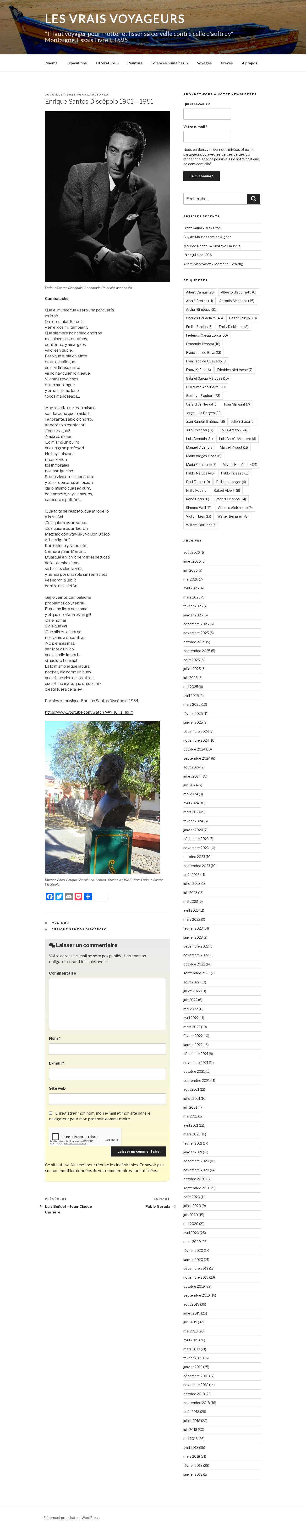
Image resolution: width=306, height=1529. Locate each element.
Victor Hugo (198, 516)
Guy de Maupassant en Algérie (207, 237)
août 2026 (191, 552)
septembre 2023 (196, 866)
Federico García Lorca (207, 335)
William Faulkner (201, 525)
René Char (197, 499)
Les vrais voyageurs (115, 18)
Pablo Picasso (235, 473)
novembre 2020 (196, 1170)
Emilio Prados (199, 327)
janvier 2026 (193, 615)
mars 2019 (191, 1349)
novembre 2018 (195, 1385)
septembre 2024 (196, 758)
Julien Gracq (243, 421)
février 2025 (193, 713)
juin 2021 (190, 1107)
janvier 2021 (192, 1152)
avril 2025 (191, 696)
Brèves (227, 63)
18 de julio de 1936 (197, 255)
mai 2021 (190, 1116)
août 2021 (191, 1089)
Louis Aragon (233, 430)
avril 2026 (191, 588)
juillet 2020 (192, 1206)
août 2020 (191, 1197)
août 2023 (191, 875)
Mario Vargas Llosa (203, 456)
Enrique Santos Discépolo (79, 929)
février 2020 (193, 1250)
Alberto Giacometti (238, 292)
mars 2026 (192, 597)
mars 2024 (192, 812)
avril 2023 (191, 910)
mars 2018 (191, 1456)
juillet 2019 (191, 1313)
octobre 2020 (194, 1179)
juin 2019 (190, 1322)
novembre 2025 (196, 633)
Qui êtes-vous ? (196, 104)
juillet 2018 (191, 1421)
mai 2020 (190, 1224)
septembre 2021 (196, 1080)
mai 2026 (190, 579)
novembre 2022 (196, 955)
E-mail (56, 1063)
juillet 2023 (192, 883)
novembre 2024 (196, 740)
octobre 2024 (194, 749)
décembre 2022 (196, 946)
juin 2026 (190, 570)
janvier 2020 (193, 1260)
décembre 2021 (195, 1054)
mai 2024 (190, 794)
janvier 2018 (192, 1474)
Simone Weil (198, 508)
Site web (57, 1088)
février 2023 (193, 928)
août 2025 (191, 660)
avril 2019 (190, 1340)
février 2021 (192, 1143)
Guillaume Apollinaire (206, 387)
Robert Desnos (230, 499)
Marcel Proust (234, 447)
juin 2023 (190, 893)
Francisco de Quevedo (206, 361)
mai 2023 (190, 901)
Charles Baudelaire (204, 318)
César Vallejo (243, 318)
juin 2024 (190, 785)
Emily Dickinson (233, 327)
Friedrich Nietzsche (234, 370)
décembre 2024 (196, 731)
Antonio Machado (236, 301)
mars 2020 (192, 1242)
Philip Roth (197, 490)
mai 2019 (190, 1331)
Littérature (105, 63)
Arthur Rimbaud (201, 309)
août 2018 (191, 1412)
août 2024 (191, 767)
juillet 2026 (192, 561)
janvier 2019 (192, 1367)
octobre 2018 (194, 1394)
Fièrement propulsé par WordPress (72, 1518)
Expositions (77, 63)
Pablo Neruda (200, 473)
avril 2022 (191, 1018)
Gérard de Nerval (202, 404)
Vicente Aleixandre (235, 508)
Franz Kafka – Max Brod (202, 228)
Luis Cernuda (199, 439)
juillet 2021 (191, 1098)
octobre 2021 (194, 1071)
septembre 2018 (196, 1403)
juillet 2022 (192, 991)
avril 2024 (191, 803)
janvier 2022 (193, 1045)
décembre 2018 (195, 1376)
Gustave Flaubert (203, 396)
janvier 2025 (193, 722)
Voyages (204, 63)
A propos (249, 63)
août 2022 (191, 982)
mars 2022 (191, 1027)
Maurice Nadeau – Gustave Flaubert (211, 246)
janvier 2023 (193, 937)
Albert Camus (200, 292)
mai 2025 (190, 687)
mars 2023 (191, 919)
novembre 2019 (195, 1277)
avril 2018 (190, 1447)
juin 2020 (190, 1215)
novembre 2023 (196, 848)
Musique (60, 923)
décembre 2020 (196, 1161)
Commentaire (62, 973)
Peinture (135, 63)
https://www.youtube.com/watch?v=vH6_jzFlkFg (89, 712)
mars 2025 (192, 704)
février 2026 (193, 606)
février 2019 (192, 1358)
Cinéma (51, 63)
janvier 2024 (193, 830)
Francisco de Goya (203, 352)
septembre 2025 (196, 651)
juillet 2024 (192, 776)
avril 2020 (191, 1233)
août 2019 (191, 1304)
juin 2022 (190, 1000)
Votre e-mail (195, 127)
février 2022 (193, 1036)
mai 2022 (190, 1009)
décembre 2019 (195, 1268)
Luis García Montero (237, 439)
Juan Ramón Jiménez (205, 421)
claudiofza (97, 94)
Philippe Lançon (231, 482)
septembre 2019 (196, 1295)
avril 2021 (190, 1125)
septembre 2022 (196, 973)
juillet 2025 (192, 669)
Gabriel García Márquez (207, 378)
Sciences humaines (168, 63)
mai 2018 (190, 1439)
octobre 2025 (194, 642)
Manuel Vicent (199, 447)
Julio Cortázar (199, 430)
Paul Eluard (198, 482)
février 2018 (192, 1465)
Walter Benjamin (232, 516)
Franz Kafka (198, 370)
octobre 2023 (194, 857)
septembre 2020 (197, 1188)
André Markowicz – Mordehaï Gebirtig (213, 264)
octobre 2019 (194, 1286)
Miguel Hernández (240, 465)
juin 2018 (190, 1429)
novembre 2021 (195, 1063)
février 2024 (193, 821)
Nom (54, 1038)
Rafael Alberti (227, 490)
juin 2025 (190, 678)
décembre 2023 (196, 839)
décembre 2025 (196, 624)
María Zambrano (201, 465)
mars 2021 (191, 1134)
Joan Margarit (237, 404)
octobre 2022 (194, 964)
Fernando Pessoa (203, 344)
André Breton (199, 301)
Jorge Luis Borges (204, 413)
